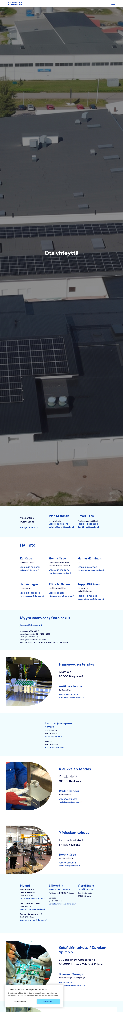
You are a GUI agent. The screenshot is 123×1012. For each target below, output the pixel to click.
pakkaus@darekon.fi (55, 747)
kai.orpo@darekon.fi (29, 570)
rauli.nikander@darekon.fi (70, 802)
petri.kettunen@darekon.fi (61, 527)
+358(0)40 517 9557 (68, 799)
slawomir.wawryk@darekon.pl (72, 985)
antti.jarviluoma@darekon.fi (71, 697)
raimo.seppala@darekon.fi (32, 898)
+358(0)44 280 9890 (30, 593)
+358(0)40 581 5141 (58, 593)
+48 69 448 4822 (66, 982)
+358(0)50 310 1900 (87, 567)
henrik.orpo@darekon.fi (60, 573)
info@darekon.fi (29, 527)
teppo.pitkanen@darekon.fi (91, 599)
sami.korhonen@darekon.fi (32, 909)
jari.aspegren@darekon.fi (32, 596)
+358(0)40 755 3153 (87, 596)
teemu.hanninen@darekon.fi (33, 920)
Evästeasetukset (20, 1002)
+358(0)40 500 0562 (30, 567)
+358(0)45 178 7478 (58, 524)
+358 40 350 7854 (67, 863)
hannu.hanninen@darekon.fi (91, 570)
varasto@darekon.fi (54, 736)
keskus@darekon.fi (31, 625)
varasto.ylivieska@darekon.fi (62, 904)
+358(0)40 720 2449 (68, 694)
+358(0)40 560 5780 (88, 524)
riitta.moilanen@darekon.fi (61, 596)
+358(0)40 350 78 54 (59, 570)
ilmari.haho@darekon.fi (88, 527)
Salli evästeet (48, 1002)
